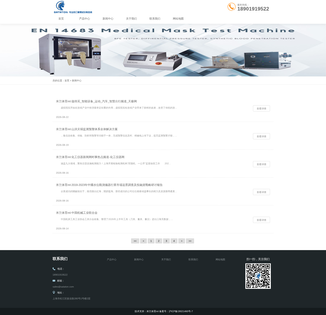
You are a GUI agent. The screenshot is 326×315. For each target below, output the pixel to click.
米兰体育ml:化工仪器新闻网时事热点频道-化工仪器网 (90, 157)
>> (190, 241)
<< (135, 241)
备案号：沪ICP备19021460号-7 (176, 311)
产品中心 (84, 18)
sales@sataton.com (63, 286)
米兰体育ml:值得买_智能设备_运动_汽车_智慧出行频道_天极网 (96, 101)
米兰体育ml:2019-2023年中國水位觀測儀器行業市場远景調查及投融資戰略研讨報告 (109, 185)
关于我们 (131, 18)
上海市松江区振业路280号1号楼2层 (71, 298)
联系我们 (154, 18)
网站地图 (178, 18)
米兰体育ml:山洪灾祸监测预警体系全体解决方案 (87, 129)
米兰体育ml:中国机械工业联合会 (76, 212)
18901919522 (253, 9)
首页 (61, 18)
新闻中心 (108, 18)
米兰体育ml (153, 311)
